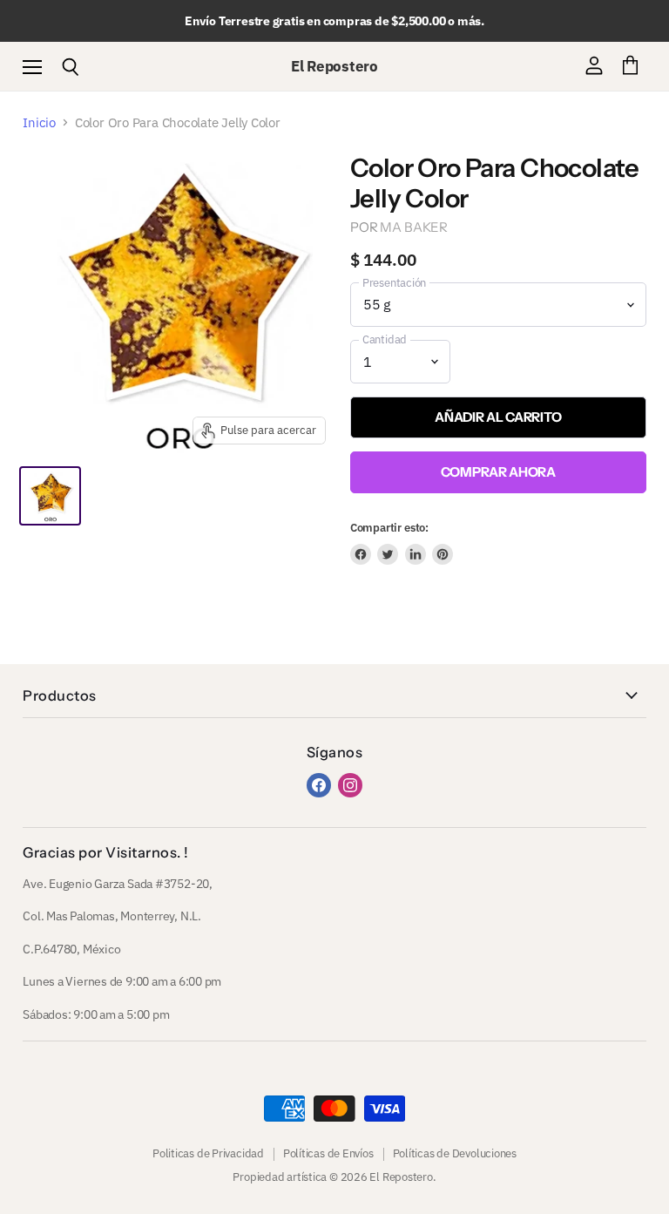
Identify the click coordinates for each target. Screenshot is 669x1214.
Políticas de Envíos (328, 1153)
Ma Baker (414, 227)
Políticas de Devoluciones (455, 1153)
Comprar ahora (498, 472)
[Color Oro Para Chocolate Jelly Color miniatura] (49, 496)
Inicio (39, 122)
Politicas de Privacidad (208, 1153)
